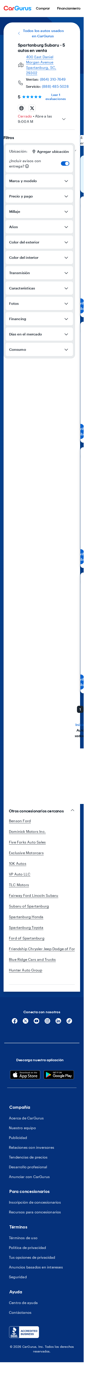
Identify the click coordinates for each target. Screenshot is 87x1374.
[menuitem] (43, 8)
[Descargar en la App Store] (25, 1075)
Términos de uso (23, 1238)
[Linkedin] (58, 1022)
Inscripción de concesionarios (35, 1202)
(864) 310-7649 (53, 79)
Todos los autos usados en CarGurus (43, 33)
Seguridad (18, 1277)
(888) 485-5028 (55, 86)
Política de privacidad (27, 1247)
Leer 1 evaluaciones (56, 97)
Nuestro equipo (22, 1128)
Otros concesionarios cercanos (36, 811)
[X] (25, 1022)
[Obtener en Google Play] (59, 1075)
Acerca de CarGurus (26, 1118)
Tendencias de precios (28, 1157)
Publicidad (18, 1137)
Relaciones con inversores (31, 1147)
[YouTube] (36, 1022)
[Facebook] (14, 1022)
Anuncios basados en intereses (36, 1267)
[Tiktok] (69, 1022)
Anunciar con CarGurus (29, 1177)
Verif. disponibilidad (80, 306)
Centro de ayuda (23, 1302)
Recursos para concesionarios (35, 1212)
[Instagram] (47, 1022)
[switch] (65, 163)
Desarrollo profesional (28, 1167)
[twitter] (32, 108)
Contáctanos (20, 1312)
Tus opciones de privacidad (32, 1257)
